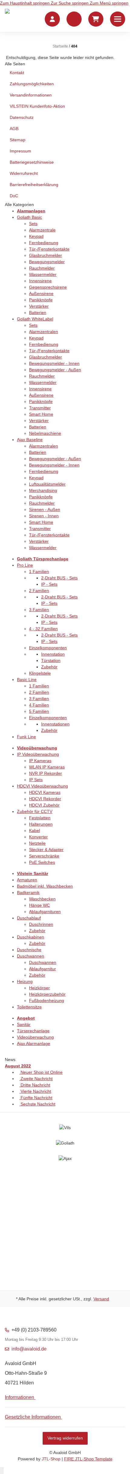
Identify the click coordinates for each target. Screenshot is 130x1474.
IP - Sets (49, 584)
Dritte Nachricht (34, 1085)
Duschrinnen (41, 924)
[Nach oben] (2, 1470)
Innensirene (40, 280)
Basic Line (27, 679)
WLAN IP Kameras (47, 767)
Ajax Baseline (30, 439)
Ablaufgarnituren (45, 911)
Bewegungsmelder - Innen (54, 363)
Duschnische (29, 949)
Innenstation (53, 654)
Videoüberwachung (35, 1037)
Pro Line (25, 565)
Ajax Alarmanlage (33, 1043)
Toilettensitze (29, 1006)
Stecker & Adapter (46, 849)
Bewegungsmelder (47, 261)
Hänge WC (39, 905)
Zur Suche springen (70, 3)
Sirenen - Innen (44, 515)
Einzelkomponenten (48, 647)
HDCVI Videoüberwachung (42, 786)
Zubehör (49, 666)
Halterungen (41, 824)
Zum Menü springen (109, 3)
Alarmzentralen (43, 331)
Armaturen (27, 879)
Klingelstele (40, 673)
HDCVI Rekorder (45, 798)
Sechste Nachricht (37, 1104)
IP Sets (36, 779)
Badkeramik (28, 892)
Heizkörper (39, 987)
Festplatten (39, 817)
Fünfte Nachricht (35, 1097)
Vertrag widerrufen (65, 1438)
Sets (33, 223)
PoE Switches (42, 862)
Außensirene (41, 293)
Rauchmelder (42, 268)
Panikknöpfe (41, 299)
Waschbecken (42, 898)
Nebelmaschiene (45, 433)
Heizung (25, 981)
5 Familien (39, 711)
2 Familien (39, 590)
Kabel (34, 830)
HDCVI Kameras (44, 792)
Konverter (38, 836)
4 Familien (39, 705)
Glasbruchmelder (45, 255)
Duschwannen (30, 956)
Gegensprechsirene (48, 287)
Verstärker (39, 306)
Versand (101, 1298)
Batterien (37, 312)
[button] (74, 19)
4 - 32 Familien (43, 628)
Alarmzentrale (42, 230)
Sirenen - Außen (44, 509)
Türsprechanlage (33, 1030)
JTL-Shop (52, 1458)
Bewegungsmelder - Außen (55, 369)
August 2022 (18, 1065)
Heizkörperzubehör (47, 994)
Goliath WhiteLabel (35, 318)
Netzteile (37, 843)
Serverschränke (44, 855)
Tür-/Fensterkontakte (49, 249)
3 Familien (39, 609)
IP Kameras (40, 760)
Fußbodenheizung (46, 1000)
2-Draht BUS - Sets (59, 577)
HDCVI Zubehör (44, 805)
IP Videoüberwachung (38, 754)
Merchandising (43, 490)
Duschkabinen (30, 937)
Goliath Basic (29, 217)
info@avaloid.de (29, 1348)
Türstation (50, 660)
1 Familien (39, 571)
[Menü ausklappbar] (117, 19)
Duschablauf (29, 918)
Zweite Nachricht (36, 1078)
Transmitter (40, 407)
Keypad (36, 236)
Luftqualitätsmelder (47, 484)
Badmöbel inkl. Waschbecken (45, 886)
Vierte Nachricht (35, 1091)
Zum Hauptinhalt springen (25, 3)
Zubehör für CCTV (34, 811)
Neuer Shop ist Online (41, 1072)
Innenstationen (55, 724)
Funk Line (26, 736)
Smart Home (41, 414)
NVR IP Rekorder (45, 773)
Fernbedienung (43, 242)
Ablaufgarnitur (42, 968)
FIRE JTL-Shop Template (88, 1458)
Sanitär (24, 1024)
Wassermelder (43, 274)
